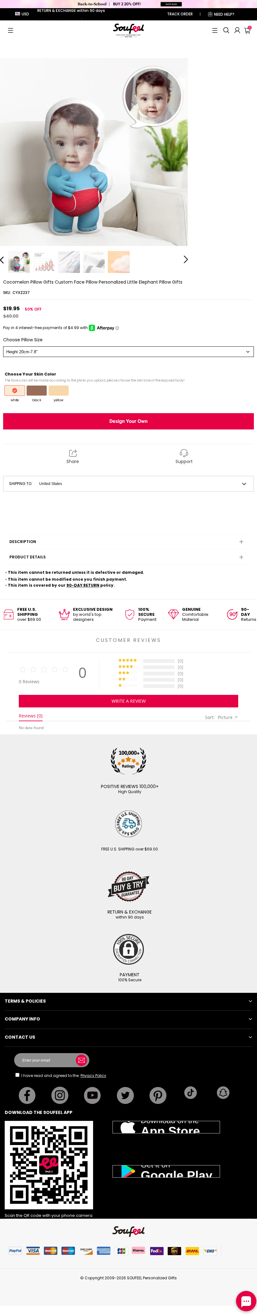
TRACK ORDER (180, 14)
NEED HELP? (224, 14)
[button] (10, 30)
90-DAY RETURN (82, 585)
